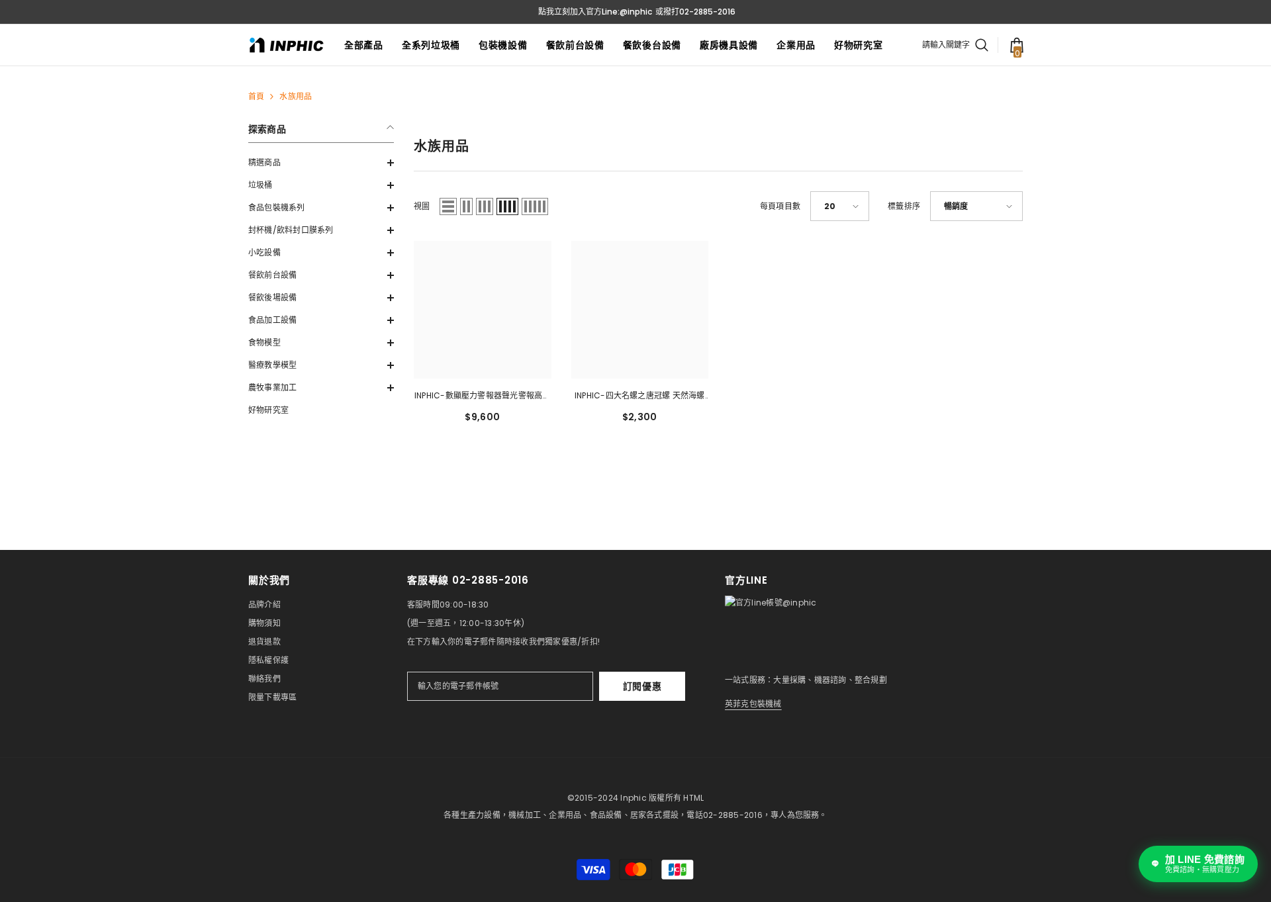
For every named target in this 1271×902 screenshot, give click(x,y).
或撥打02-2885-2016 (695, 11)
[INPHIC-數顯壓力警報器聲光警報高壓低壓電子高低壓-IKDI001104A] (482, 310)
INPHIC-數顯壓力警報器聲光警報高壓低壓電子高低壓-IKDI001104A (482, 396)
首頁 (256, 96)
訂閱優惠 (642, 686)
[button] (321, 163)
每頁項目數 (780, 206)
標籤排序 (904, 206)
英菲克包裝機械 (753, 703)
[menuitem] (321, 163)
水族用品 (295, 96)
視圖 (422, 206)
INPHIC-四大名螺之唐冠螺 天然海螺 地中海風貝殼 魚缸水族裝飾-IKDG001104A (640, 396)
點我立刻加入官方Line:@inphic (595, 11)
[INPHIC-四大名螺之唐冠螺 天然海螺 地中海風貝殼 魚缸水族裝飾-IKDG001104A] (640, 310)
